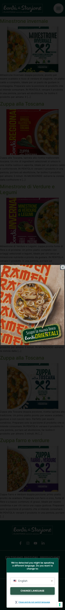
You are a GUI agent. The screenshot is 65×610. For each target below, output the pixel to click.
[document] (32, 305)
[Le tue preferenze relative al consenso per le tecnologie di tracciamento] (60, 605)
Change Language (32, 590)
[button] (62, 267)
